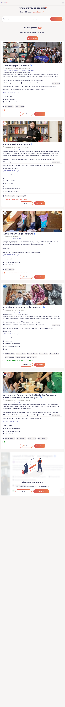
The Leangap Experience (16, 65)
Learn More (39, 114)
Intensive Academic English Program (22, 307)
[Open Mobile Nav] (63, 3)
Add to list (27, 114)
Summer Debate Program (16, 144)
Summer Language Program (18, 234)
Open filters (33, 38)
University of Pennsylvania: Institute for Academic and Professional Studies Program (29, 396)
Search (56, 19)
